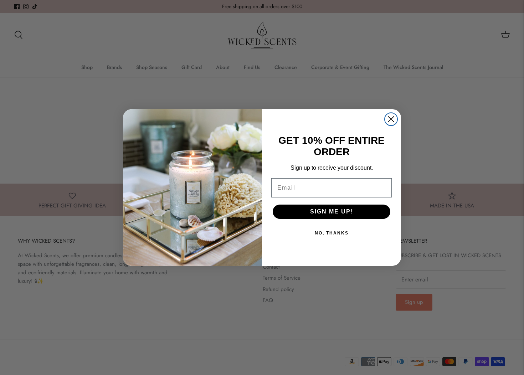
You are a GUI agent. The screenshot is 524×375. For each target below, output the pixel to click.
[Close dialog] (391, 119)
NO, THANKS (332, 233)
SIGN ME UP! (331, 211)
